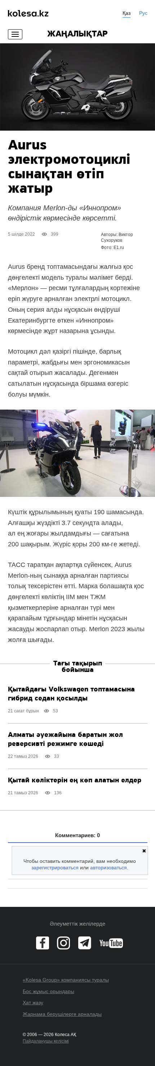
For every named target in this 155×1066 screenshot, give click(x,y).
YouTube (111, 942)
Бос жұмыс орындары (48, 991)
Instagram (63, 942)
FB (42, 942)
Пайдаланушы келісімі (46, 1041)
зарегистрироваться (55, 867)
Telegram (84, 942)
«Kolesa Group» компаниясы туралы (66, 980)
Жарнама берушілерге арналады (62, 1014)
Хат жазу (33, 1002)
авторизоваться (108, 867)
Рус (143, 13)
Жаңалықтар (77, 34)
